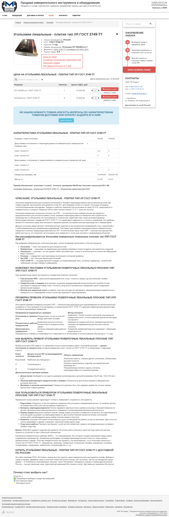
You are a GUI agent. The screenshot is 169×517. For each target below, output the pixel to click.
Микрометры (72, 500)
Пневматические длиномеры (57, 507)
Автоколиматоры (8, 507)
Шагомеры (119, 507)
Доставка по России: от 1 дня (57, 65)
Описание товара (51, 62)
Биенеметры (128, 507)
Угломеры (129, 500)
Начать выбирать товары (139, 69)
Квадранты (88, 507)
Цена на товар (50, 56)
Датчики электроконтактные (36, 507)
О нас (4, 15)
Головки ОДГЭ (20, 507)
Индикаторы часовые (59, 500)
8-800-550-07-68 (135, 86)
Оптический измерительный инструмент (16, 504)
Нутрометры (82, 500)
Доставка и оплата (35, 15)
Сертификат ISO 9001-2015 (77, 49)
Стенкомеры (109, 500)
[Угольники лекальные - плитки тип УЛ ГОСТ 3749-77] (26, 51)
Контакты (63, 15)
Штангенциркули (156, 500)
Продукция (17, 15)
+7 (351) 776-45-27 (136, 89)
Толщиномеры (120, 500)
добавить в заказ (110, 89)
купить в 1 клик (110, 92)
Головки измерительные (21, 500)
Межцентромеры (99, 507)
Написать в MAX (159, 8)
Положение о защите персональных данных (151, 515)
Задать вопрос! (66, 120)
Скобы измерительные (96, 500)
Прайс (51, 15)
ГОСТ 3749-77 (59, 49)
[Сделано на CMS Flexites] (8, 512)
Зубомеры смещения (75, 507)
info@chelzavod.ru (159, 4)
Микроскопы (110, 507)
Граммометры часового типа (41, 500)
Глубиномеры (7, 500)
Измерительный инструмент (12, 498)
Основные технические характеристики (62, 59)
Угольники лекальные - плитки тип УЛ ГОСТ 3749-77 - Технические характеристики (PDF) (51, 189)
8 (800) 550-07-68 (159, 2)
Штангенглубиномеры (141, 500)
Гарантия (76, 15)
